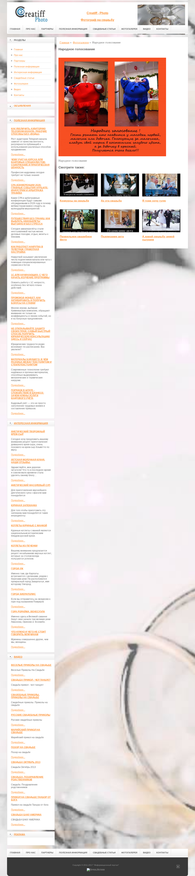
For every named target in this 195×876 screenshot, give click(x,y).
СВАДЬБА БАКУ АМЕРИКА (26, 814)
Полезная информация (73, 29)
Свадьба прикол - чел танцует (30, 680)
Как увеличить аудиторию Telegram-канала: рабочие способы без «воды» (29, 131)
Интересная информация (28, 72)
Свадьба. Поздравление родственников (27, 778)
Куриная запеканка (24, 505)
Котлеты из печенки (24, 545)
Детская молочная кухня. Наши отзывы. (28, 461)
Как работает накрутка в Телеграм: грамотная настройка (27, 249)
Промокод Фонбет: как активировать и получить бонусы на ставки (28, 300)
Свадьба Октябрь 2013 (25, 762)
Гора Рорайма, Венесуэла (28, 611)
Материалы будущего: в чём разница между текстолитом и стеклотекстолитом (31, 362)
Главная (15, 29)
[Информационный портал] (33, 13)
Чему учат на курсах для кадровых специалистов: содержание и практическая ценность (30, 163)
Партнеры (47, 29)
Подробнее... (18, 154)
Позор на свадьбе (23, 747)
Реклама (19, 834)
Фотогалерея (129, 29)
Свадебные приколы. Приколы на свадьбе (25, 696)
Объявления (22, 106)
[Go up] (178, 867)
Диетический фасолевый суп (30, 485)
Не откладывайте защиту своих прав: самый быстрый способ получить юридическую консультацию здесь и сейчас (30, 334)
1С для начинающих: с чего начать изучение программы (30, 276)
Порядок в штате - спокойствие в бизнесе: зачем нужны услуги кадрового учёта (27, 394)
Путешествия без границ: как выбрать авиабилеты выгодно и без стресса (30, 221)
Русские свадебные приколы (30, 715)
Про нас (31, 29)
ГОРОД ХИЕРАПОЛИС (23, 594)
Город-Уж (17, 568)
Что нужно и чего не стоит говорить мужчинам (28, 633)
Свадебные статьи (104, 29)
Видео (147, 29)
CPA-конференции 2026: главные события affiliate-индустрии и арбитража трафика (29, 189)
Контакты (162, 29)
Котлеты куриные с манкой (29, 525)
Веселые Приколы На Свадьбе (31, 665)
